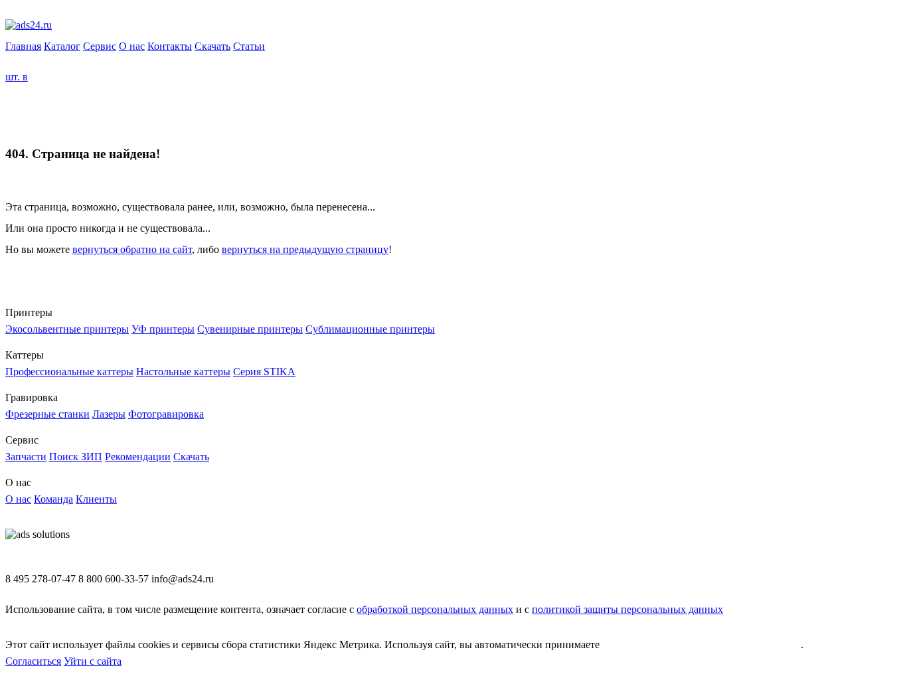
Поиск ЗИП (75, 456)
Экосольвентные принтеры (67, 329)
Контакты (169, 46)
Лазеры (108, 414)
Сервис (99, 46)
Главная (23, 46)
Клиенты (96, 499)
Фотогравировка (166, 414)
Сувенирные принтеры (250, 329)
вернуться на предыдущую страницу (305, 249)
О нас (132, 46)
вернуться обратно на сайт (132, 249)
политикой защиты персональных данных (627, 609)
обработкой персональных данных (435, 609)
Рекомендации (138, 456)
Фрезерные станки (47, 414)
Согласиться (33, 661)
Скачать (212, 46)
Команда (53, 499)
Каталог (62, 46)
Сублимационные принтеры (370, 329)
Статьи (249, 46)
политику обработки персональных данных (701, 644)
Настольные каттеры (183, 371)
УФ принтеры (163, 329)
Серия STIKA (264, 371)
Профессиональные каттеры (69, 371)
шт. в (16, 76)
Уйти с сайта (93, 661)
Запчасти (25, 456)
